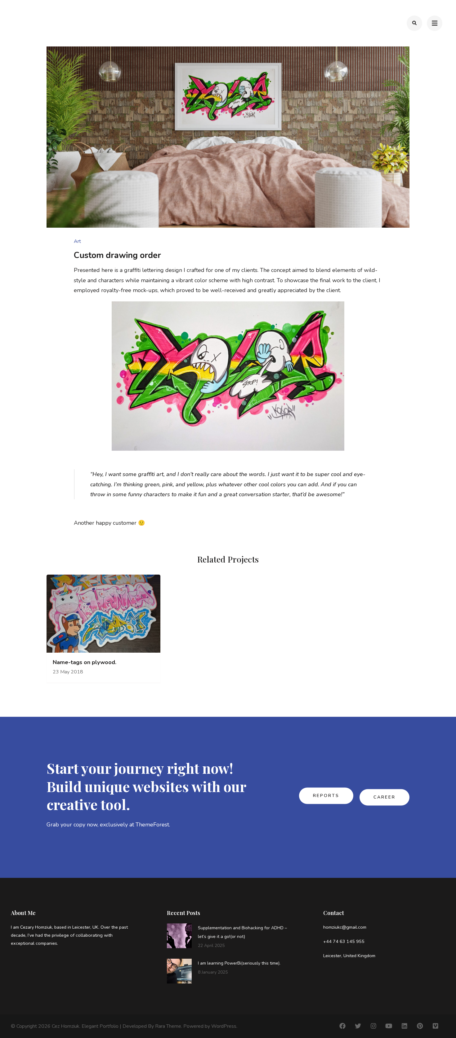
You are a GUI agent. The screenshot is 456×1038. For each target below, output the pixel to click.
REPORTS (326, 796)
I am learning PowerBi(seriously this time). (239, 963)
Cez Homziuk (65, 1026)
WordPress (223, 1026)
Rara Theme (168, 1026)
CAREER (384, 797)
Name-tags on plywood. (84, 662)
